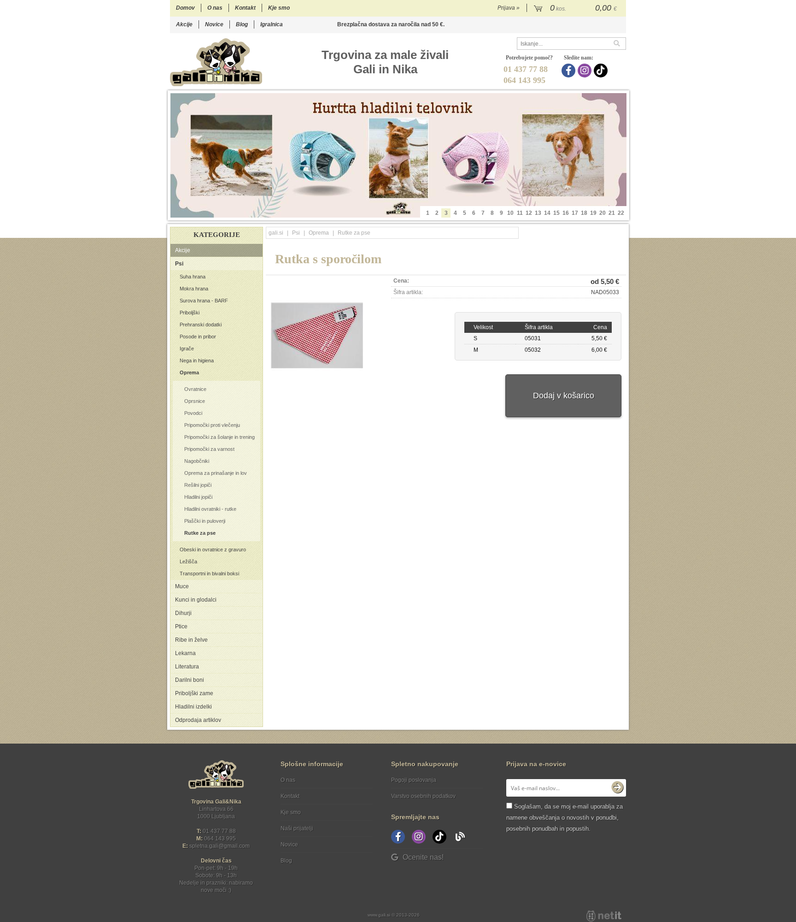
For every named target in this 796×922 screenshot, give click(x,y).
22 (621, 213)
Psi (179, 263)
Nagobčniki (196, 461)
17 (575, 213)
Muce (182, 586)
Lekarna (185, 653)
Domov (185, 8)
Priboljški (189, 312)
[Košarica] (576, 8)
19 (593, 213)
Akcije (184, 24)
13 (538, 213)
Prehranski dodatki (201, 324)
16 (565, 213)
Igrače (187, 348)
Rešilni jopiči (197, 485)
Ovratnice (195, 389)
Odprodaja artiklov (198, 720)
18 (584, 213)
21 (612, 213)
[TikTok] (602, 70)
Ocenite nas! (423, 857)
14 (547, 213)
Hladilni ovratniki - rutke (210, 509)
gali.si (276, 233)
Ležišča (188, 561)
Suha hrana (192, 276)
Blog (242, 24)
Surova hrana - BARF (204, 300)
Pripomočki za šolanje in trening (219, 437)
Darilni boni (189, 680)
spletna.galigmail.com (219, 846)
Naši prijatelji (297, 828)
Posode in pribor (198, 336)
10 (510, 213)
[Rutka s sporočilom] (316, 335)
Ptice (181, 626)
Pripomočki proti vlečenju (212, 425)
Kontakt (245, 8)
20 (602, 213)
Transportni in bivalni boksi (209, 573)
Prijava (509, 8)
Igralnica (271, 24)
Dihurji (183, 613)
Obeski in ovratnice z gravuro (213, 549)
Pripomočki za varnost (209, 449)
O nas (214, 8)
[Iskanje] (620, 43)
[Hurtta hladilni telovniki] (398, 155)
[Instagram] (586, 70)
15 (556, 213)
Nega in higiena (197, 360)
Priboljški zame (194, 693)
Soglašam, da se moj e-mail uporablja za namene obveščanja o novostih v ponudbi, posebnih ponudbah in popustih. (564, 817)
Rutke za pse (200, 533)
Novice (214, 24)
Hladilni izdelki (193, 706)
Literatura (187, 666)
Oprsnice (194, 401)
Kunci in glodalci (196, 600)
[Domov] (216, 62)
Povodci (193, 413)
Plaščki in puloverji (204, 521)
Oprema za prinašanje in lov (215, 473)
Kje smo (279, 8)
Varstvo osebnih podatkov (423, 796)
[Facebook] (570, 70)
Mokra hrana (194, 288)
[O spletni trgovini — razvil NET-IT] (603, 916)
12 (529, 213)
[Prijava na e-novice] (617, 788)
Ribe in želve (191, 640)
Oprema (189, 372)
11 (520, 213)
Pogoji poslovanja (413, 780)
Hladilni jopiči (198, 497)
